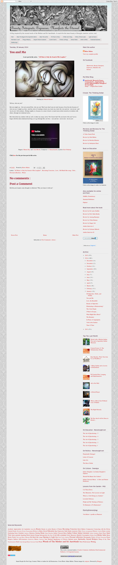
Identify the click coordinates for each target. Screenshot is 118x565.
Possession (104, 537)
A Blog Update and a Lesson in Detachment (99, 366)
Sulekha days (14, 42)
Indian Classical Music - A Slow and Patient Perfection (95, 480)
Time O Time (90, 325)
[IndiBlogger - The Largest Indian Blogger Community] (14, 551)
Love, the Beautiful (91, 301)
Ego (56, 531)
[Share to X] (42, 168)
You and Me (89, 298)
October (89, 266)
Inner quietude (16, 535)
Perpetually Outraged (89, 454)
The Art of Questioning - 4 (90, 436)
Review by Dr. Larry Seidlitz (91, 211)
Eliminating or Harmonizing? (94, 306)
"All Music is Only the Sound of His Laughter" (52, 57)
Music (108, 535)
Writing (93, 542)
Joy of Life (53, 535)
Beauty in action (46, 529)
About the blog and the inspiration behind (27, 37)
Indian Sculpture (94, 533)
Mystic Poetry (12, 537)
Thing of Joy (102, 539)
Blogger (99, 561)
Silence (36, 539)
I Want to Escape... (91, 311)
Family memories (73, 531)
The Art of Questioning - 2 (90, 442)
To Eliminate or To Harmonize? (92, 505)
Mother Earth (93, 535)
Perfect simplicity (65, 537)
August (89, 272)
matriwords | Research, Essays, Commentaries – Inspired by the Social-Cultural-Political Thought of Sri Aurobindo (95, 82)
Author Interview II (88, 232)
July (88, 274)
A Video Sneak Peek (89, 134)
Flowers (95, 531)
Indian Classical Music (60, 533)
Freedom (100, 531)
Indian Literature (84, 533)
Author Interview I (88, 226)
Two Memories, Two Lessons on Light (94, 493)
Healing (37, 533)
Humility (51, 533)
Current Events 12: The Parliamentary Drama (97, 349)
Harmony (32, 533)
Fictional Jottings (64, 39)
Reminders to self (15, 39)
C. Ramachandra (53, 149)
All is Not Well (95, 383)
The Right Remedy (96, 409)
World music (87, 542)
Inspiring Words (26, 535)
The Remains (90, 317)
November (90, 263)
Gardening (11, 533)
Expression (61, 531)
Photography (87, 537)
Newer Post (14, 235)
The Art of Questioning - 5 (90, 433)
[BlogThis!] (40, 168)
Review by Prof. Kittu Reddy (91, 214)
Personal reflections (15, 173)
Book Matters (82, 529)
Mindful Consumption (83, 535)
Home (45, 235)
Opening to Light (49, 537)
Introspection (44, 535)
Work (81, 542)
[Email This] (38, 168)
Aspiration (27, 529)
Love (57, 170)
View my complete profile (90, 54)
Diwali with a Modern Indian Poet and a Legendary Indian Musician (99, 341)
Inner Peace (103, 533)
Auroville (33, 529)
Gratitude (21, 533)
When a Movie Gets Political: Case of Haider (99, 401)
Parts (74, 170)
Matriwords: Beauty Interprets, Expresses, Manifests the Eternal (95, 67)
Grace (16, 533)
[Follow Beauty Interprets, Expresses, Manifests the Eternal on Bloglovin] (89, 246)
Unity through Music (24, 542)
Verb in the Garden (91, 322)
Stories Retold (74, 39)
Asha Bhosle (36, 149)
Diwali (45, 531)
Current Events (53, 39)
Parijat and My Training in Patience (93, 502)
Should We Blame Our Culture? (92, 476)
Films (80, 531)
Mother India (102, 535)
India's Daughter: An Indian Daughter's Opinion (94, 472)
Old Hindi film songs (65, 170)
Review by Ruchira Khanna (91, 140)
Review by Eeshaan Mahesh (91, 229)
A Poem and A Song (67, 37)
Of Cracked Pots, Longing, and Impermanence (98, 375)
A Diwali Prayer (95, 392)
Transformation (12, 542)
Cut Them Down (87, 490)
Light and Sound (92, 37)
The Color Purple (91, 309)
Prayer (108, 537)
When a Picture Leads (80, 37)
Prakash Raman (48, 99)
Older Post (75, 235)
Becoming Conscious (48, 170)
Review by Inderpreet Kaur (91, 143)
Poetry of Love (96, 537)
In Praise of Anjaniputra (93, 320)
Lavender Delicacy (88, 499)
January (89, 291)
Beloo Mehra (89, 51)
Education (51, 531)
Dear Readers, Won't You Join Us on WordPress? (99, 357)
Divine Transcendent (27, 531)
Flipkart (85, 202)
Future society (106, 531)
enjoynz (87, 561)
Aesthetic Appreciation (15, 529)
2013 (86, 329)
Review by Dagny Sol (89, 223)
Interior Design (35, 535)
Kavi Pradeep (67, 149)
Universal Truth (34, 542)
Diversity (19, 531)
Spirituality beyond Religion (88, 539)
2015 (86, 255)
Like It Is (85, 460)
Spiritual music (73, 539)
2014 (86, 258)
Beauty (38, 529)
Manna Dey (26, 149)
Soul (46, 539)
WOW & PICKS (83, 39)
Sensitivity (31, 539)
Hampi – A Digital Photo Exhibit (93, 86)
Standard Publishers (88, 199)
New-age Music (21, 537)
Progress (10, 539)
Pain (56, 537)
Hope (46, 533)
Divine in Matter (38, 531)
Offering (27, 537)
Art (23, 529)
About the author (44, 37)
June (88, 277)
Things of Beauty (27, 39)
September (90, 269)
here (14, 155)
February (89, 288)
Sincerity (42, 539)
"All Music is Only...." (55, 37)
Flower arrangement (87, 531)
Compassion (90, 529)
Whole (24, 173)
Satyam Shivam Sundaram (40, 39)
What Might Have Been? (93, 314)
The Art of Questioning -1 (90, 445)
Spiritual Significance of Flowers (58, 539)
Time (108, 539)
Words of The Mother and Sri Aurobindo (61, 541)
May (88, 280)
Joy (49, 535)
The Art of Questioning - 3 (90, 439)
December (90, 260)
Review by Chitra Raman (90, 220)
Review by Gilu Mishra (89, 137)
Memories (74, 535)
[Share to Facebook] (44, 168)
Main (12, 37)
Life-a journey (62, 535)
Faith (66, 531)
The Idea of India (88, 463)
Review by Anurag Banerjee (91, 217)
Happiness (26, 533)
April (88, 283)
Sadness (16, 539)
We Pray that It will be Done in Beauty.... (99, 419)
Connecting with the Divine (102, 529)
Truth (17, 542)
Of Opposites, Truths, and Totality (93, 294)
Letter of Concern (88, 457)
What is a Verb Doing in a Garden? (93, 496)
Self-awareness (23, 539)
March (89, 286)
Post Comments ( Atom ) (49, 240)
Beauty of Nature (57, 529)
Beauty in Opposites (92, 303)
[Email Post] (34, 167)
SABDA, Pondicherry (89, 196)
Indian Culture (72, 533)
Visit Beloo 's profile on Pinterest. (92, 514)
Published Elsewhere (95, 39)
